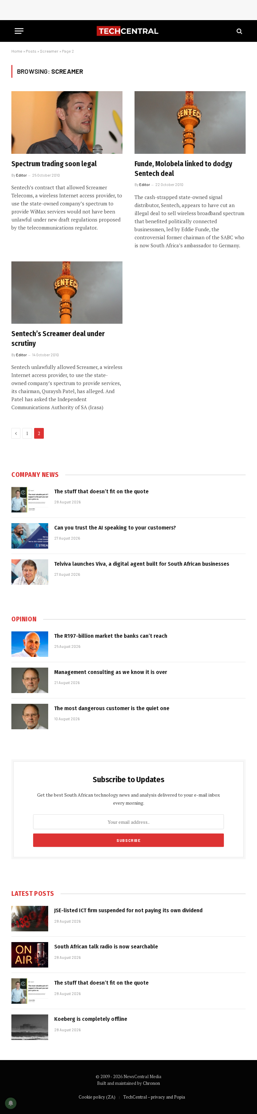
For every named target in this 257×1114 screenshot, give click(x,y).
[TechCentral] (128, 31)
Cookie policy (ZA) (97, 1097)
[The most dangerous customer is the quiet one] (29, 716)
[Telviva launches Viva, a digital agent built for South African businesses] (29, 572)
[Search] (238, 31)
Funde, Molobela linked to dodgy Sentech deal (183, 169)
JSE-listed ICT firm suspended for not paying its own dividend (128, 910)
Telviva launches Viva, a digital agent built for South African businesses (141, 563)
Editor (21, 175)
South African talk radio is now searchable (106, 946)
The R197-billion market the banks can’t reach (110, 635)
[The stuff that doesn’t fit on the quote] (29, 499)
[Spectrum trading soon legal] (66, 122)
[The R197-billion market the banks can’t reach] (29, 644)
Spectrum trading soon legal (54, 164)
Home (16, 51)
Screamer (49, 51)
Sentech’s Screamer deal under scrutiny (58, 338)
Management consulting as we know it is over (110, 672)
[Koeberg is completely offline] (29, 1027)
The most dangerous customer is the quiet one (111, 708)
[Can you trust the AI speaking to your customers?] (29, 536)
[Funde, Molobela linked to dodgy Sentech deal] (190, 122)
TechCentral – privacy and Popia (154, 1097)
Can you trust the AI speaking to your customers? (115, 527)
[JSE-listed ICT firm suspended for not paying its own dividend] (29, 918)
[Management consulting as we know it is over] (29, 680)
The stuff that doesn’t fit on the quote (101, 491)
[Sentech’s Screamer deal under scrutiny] (66, 292)
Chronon (151, 1083)
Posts (31, 51)
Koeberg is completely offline (90, 1019)
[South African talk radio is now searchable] (29, 955)
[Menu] (19, 31)
